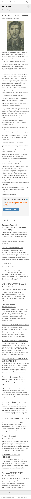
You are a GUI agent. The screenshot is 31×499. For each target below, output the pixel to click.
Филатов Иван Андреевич (22, 497)
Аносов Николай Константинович (9, 437)
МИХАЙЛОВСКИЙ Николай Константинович (14, 285)
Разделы (18, 492)
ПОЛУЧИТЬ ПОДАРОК (11, 209)
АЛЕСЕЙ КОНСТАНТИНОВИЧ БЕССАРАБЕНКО (15, 359)
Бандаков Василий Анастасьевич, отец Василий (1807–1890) (14, 227)
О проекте (11, 492)
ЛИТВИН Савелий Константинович (9, 265)
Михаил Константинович (12, 247)
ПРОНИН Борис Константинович (8, 305)
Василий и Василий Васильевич (15, 324)
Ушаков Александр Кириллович (10, 497)
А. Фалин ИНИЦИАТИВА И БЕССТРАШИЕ (13, 474)
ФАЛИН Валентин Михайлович (15, 340)
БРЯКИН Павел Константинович (15, 418)
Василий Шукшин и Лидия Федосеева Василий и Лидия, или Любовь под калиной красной (14, 380)
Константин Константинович (14, 402)
